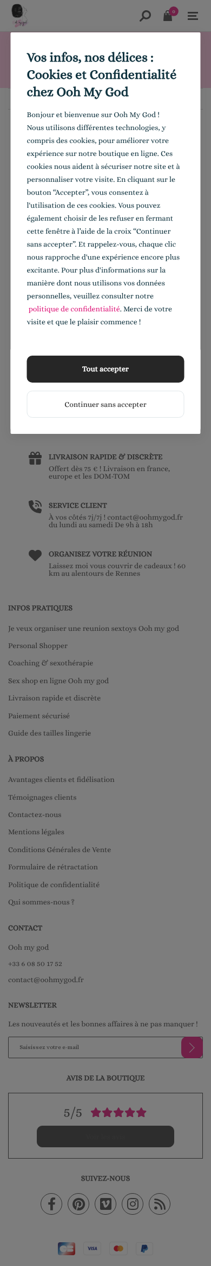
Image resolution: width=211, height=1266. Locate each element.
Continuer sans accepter (105, 404)
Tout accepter (105, 369)
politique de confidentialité (74, 309)
